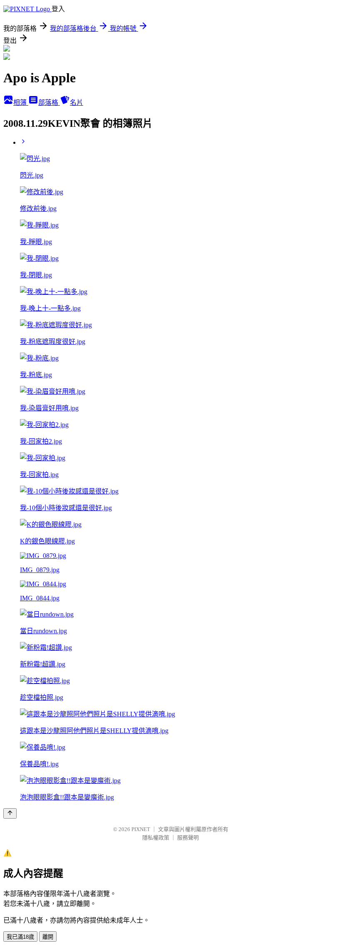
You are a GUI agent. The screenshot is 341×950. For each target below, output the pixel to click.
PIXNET (140, 829)
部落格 (49, 102)
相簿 (20, 102)
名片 (76, 102)
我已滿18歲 (20, 937)
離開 (47, 937)
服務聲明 (188, 837)
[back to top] (10, 813)
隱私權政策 (155, 837)
